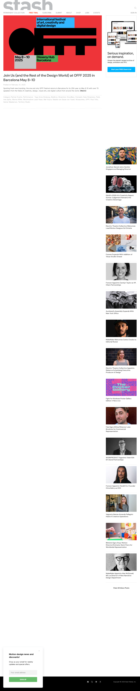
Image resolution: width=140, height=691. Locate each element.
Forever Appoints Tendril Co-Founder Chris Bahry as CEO (120, 487)
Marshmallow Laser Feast (33, 99)
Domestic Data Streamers (85, 97)
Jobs (87, 13)
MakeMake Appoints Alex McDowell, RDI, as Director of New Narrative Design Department (120, 575)
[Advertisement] (52, 124)
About (69, 13)
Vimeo (96, 682)
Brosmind (62, 97)
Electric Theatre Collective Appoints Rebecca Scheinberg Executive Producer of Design (120, 370)
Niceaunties (80, 99)
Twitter (92, 682)
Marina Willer (17, 99)
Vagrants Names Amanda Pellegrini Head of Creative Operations (119, 515)
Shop (78, 13)
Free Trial (33, 13)
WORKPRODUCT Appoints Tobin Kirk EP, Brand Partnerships (120, 459)
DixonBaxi (70, 97)
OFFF (87, 99)
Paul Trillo (94, 99)
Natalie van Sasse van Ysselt (64, 99)
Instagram (88, 682)
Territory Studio (24, 102)
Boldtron (54, 97)
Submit (59, 13)
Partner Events (16, 97)
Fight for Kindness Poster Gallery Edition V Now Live (118, 399)
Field (98, 97)
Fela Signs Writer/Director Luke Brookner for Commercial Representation (118, 429)
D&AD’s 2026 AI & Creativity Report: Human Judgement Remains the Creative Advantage (120, 197)
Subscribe (46, 13)
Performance (28, 97)
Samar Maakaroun (10, 102)
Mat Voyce (48, 99)
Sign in (134, 13)
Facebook (100, 682)
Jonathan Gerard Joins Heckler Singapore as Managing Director (118, 168)
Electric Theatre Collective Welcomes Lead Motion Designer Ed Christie (120, 227)
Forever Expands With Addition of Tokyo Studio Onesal (119, 255)
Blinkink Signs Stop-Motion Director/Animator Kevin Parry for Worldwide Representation (119, 545)
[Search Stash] (135, 7)
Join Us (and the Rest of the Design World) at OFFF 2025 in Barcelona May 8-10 (49, 77)
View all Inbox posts (121, 588)
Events (96, 13)
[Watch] (83, 91)
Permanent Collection (13, 13)
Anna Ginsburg (44, 97)
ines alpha (7, 99)
